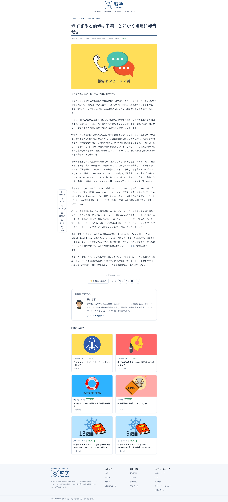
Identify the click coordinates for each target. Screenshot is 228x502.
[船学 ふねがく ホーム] (114, 5)
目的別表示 (97, 11)
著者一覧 (118, 11)
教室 (107, 473)
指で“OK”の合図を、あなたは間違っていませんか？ (136, 363)
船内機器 (120, 400)
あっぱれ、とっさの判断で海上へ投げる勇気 (91, 404)
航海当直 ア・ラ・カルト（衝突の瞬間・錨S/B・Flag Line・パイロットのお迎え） (91, 446)
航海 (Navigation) (79, 441)
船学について (130, 11)
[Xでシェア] (120, 281)
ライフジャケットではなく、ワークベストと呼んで (91, 363)
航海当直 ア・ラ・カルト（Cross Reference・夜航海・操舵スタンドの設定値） (136, 446)
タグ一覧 (133, 477)
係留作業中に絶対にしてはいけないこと (135, 403)
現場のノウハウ (123, 441)
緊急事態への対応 (93, 18)
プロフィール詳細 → (95, 315)
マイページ (134, 486)
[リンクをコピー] (138, 281)
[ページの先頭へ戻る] (222, 497)
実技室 (81, 18)
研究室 (107, 482)
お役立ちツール (111, 486)
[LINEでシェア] (132, 281)
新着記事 (133, 473)
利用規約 (158, 482)
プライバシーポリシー (163, 486)
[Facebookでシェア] (126, 281)
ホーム (73, 18)
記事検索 (108, 11)
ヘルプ (157, 477)
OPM (132, 246)
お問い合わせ (160, 490)
